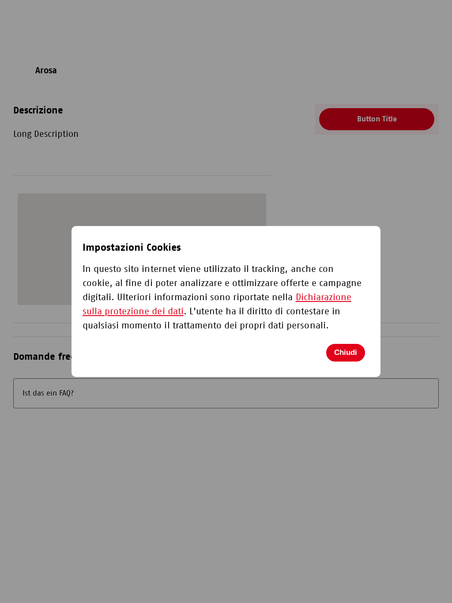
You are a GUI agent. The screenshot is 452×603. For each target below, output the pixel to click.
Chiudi (345, 352)
